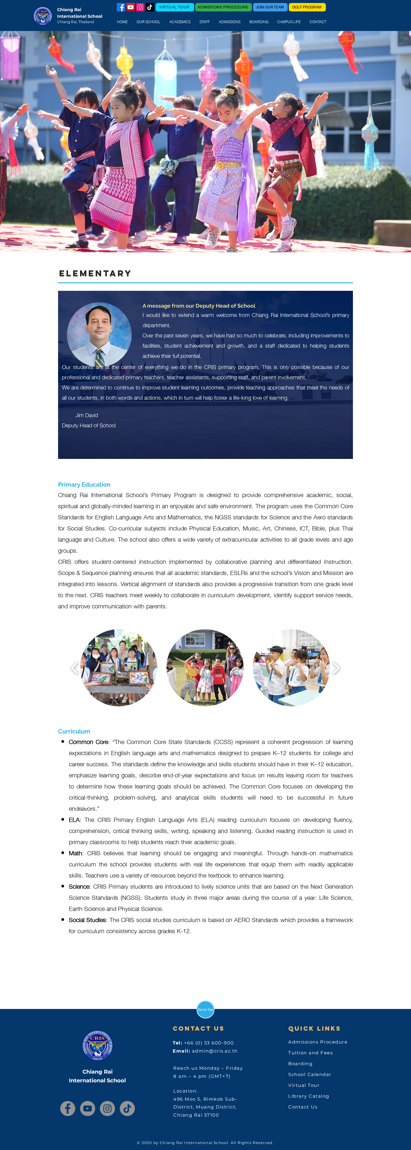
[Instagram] (140, 7)
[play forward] (336, 667)
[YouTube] (130, 7)
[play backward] (75, 667)
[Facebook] (67, 1108)
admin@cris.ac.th (215, 1051)
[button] (148, 22)
